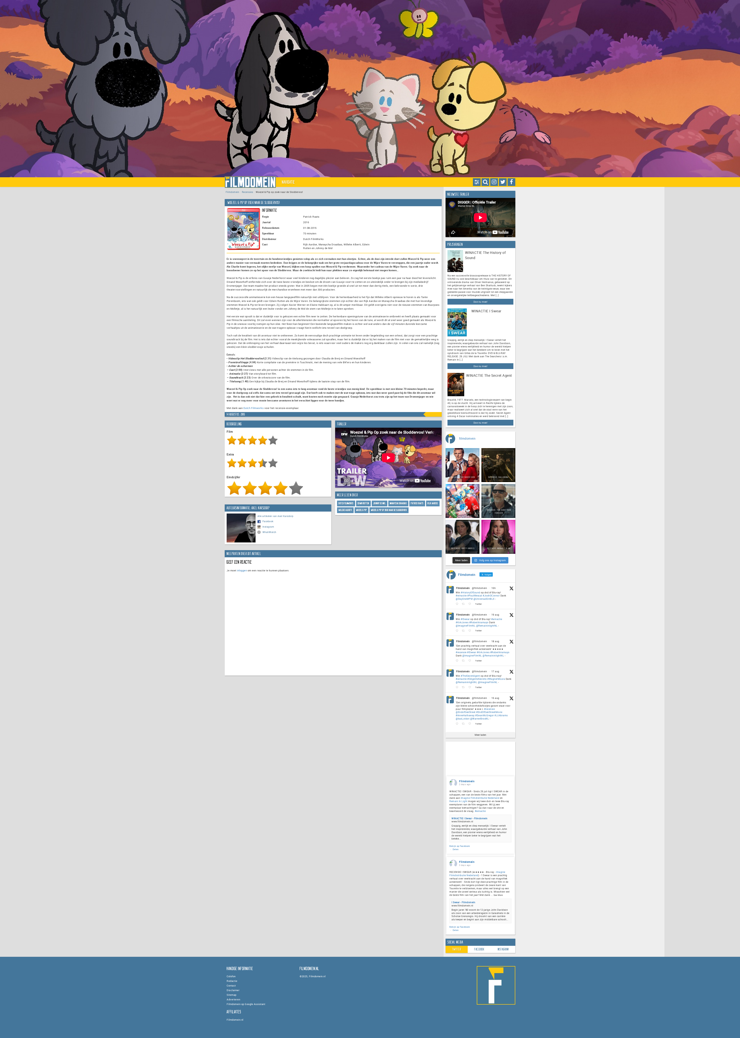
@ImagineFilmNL (465, 625)
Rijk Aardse (433, 503)
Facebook (267, 521)
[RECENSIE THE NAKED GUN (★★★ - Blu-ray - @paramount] (462, 465)
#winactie (461, 595)
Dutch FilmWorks (346, 503)
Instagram (268, 526)
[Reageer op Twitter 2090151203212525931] (458, 631)
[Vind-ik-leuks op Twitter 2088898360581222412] (471, 724)
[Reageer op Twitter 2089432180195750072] (458, 687)
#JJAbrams (501, 715)
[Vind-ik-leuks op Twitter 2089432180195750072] (471, 687)
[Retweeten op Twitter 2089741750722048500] (464, 661)
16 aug (495, 697)
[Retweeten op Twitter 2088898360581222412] (464, 724)
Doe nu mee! (480, 301)
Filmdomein (232, 191)
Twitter (456, 949)
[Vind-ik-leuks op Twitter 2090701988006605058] (471, 604)
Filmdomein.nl (235, 1019)
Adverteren (233, 999)
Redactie (232, 981)
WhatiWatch (269, 532)
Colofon (231, 976)
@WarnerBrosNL (479, 718)
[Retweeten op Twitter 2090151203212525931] (464, 631)
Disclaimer (233, 990)
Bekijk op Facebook (459, 846)
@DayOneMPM (464, 598)
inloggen (242, 570)
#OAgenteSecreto (477, 678)
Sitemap (231, 995)
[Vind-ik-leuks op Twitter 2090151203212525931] (471, 631)
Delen (456, 849)
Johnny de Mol (379, 503)
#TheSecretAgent (470, 675)
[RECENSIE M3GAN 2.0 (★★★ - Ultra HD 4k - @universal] (498, 537)
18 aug (495, 641)
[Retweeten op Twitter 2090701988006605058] (464, 604)
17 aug (495, 671)
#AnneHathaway (465, 715)
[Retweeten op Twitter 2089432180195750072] (464, 687)
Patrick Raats (417, 503)
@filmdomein (479, 588)
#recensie (461, 652)
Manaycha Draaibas (398, 503)
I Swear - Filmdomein (463, 902)
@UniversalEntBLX (484, 598)
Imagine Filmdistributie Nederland (480, 797)
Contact (231, 985)
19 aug (495, 614)
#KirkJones (462, 622)
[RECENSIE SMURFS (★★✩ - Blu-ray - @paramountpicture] (462, 501)
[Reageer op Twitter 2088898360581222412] (458, 724)
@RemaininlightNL (487, 625)
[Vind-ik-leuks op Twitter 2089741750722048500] (471, 661)
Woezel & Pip (361, 510)
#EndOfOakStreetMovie (489, 712)
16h (493, 588)
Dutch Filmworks (253, 408)
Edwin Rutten (363, 503)
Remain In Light (458, 801)
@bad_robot (462, 718)
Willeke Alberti (345, 510)
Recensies (247, 191)
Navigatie (288, 182)
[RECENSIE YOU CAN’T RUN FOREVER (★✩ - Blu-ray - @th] (498, 501)
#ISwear (465, 619)
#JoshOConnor (491, 595)
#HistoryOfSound (470, 592)
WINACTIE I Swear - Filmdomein (470, 818)
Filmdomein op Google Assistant (246, 1004)
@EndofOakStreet (466, 712)
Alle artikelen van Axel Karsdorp (275, 516)
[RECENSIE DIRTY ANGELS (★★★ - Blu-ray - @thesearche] (462, 537)
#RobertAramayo (479, 622)
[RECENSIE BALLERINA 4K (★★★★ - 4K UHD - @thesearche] (498, 465)
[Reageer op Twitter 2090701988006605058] (458, 604)
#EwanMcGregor (484, 715)
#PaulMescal (474, 595)
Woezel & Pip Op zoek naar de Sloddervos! (389, 510)
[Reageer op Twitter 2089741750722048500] (458, 661)
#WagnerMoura (496, 678)
